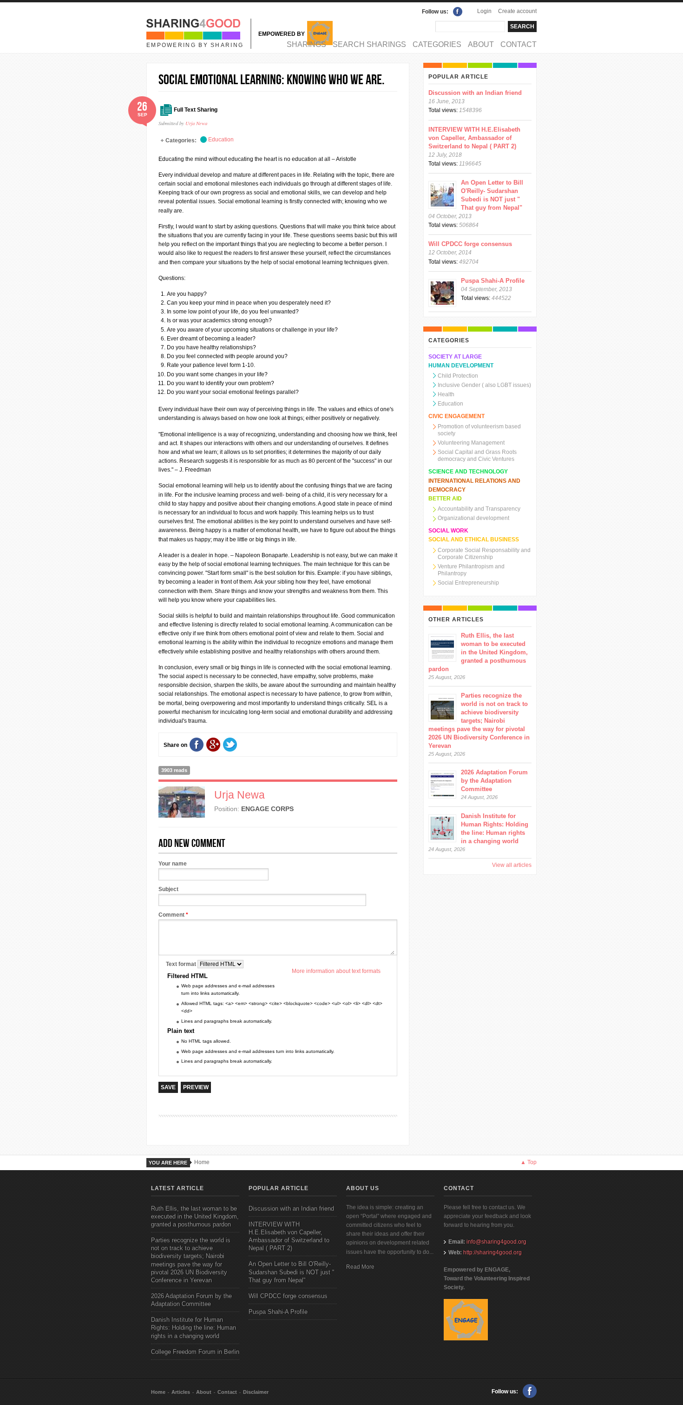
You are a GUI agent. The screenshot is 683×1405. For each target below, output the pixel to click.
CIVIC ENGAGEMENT (456, 416)
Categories (437, 44)
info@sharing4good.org (496, 1242)
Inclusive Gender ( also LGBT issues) (484, 385)
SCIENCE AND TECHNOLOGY (468, 471)
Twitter (230, 745)
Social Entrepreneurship (468, 582)
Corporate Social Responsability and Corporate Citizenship (484, 553)
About (481, 44)
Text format (181, 964)
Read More (360, 1267)
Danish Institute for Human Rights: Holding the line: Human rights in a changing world (193, 1327)
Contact (518, 44)
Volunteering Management (471, 442)
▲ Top (528, 1162)
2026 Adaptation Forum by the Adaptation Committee (494, 780)
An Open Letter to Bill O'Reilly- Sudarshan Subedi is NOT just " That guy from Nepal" (292, 1271)
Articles (180, 1392)
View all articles (512, 865)
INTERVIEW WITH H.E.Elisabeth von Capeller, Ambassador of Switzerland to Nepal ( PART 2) (474, 138)
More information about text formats (336, 971)
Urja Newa (196, 123)
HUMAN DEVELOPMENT (460, 365)
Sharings (306, 44)
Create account (517, 11)
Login (484, 11)
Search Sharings (369, 44)
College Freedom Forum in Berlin (195, 1351)
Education (221, 139)
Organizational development (473, 518)
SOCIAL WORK (448, 530)
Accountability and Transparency (479, 509)
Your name (172, 863)
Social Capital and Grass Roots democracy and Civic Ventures (477, 455)
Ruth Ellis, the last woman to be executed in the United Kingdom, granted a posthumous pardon (478, 652)
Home (202, 1162)
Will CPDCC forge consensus (470, 243)
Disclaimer (256, 1392)
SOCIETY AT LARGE (455, 356)
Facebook (457, 11)
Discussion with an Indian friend (475, 92)
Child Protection (458, 376)
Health (446, 394)
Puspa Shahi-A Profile (493, 280)
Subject (168, 889)
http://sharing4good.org (492, 1252)
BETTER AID (445, 498)
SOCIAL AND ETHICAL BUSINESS (473, 539)
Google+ (213, 745)
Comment (173, 915)
